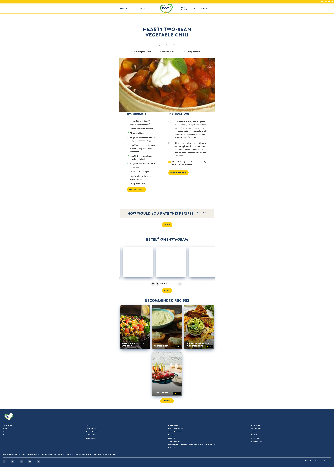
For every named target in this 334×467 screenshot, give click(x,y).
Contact (253, 432)
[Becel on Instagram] (38, 461)
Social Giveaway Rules (174, 441)
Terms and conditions (257, 441)
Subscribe (171, 435)
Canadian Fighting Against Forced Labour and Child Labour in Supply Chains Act (191, 444)
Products (125, 8)
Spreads (5, 428)
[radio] (197, 213)
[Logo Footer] (9, 414)
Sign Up (167, 225)
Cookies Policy (255, 435)
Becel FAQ (171, 438)
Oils (4, 435)
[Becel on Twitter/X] (12, 461)
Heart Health (183, 8)
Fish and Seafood (91, 438)
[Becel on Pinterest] (21, 461)
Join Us (167, 290)
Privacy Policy (255, 438)
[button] (131, 8)
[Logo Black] (167, 8)
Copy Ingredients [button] (136, 189)
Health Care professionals (175, 428)
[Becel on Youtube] (29, 461)
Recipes (143, 8)
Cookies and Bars (91, 428)
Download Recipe (177, 173)
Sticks (4, 432)
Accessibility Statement (175, 432)
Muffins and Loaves (91, 432)
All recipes (167, 401)
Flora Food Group (256, 428)
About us (203, 8)
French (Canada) (327, 2)
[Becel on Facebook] (4, 461)
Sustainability (172, 448)
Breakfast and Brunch (92, 435)
